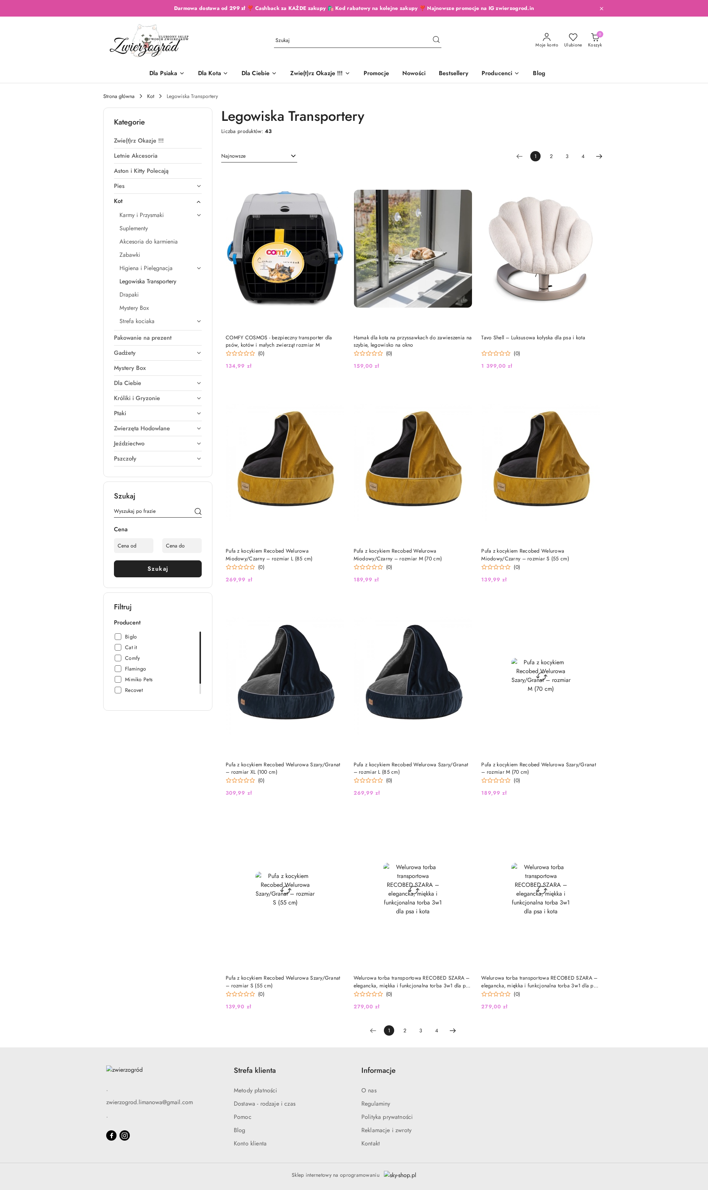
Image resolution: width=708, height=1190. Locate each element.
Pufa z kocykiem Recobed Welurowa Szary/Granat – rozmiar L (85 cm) (411, 768)
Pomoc (242, 1117)
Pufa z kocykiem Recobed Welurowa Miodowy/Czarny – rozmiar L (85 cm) (269, 554)
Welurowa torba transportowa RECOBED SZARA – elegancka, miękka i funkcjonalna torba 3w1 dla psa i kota (412, 981)
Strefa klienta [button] (255, 1070)
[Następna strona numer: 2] (599, 156)
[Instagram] (124, 1135)
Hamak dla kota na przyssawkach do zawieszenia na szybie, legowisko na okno (413, 341)
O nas (368, 1090)
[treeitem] (158, 140)
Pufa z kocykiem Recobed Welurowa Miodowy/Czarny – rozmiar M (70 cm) (398, 554)
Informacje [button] (378, 1070)
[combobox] (259, 156)
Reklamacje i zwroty (386, 1130)
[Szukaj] (198, 512)
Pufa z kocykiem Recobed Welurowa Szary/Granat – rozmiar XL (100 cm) (283, 768)
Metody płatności (255, 1090)
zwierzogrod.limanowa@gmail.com (149, 1102)
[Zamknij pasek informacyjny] (601, 8)
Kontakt (370, 1143)
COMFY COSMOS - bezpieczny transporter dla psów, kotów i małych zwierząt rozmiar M (279, 341)
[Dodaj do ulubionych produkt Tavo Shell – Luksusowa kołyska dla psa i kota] (591, 178)
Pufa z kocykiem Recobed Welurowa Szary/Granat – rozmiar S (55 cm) (283, 981)
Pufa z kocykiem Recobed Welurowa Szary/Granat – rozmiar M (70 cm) (538, 768)
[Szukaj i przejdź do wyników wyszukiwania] (436, 40)
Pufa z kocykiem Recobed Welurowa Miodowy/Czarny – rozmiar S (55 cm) (525, 554)
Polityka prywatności (387, 1117)
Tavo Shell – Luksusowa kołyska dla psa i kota (533, 337)
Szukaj (158, 568)
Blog (240, 1130)
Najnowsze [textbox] (233, 156)
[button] (501, 73)
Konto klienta (250, 1143)
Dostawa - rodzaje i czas (264, 1103)
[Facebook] (111, 1135)
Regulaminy (376, 1103)
